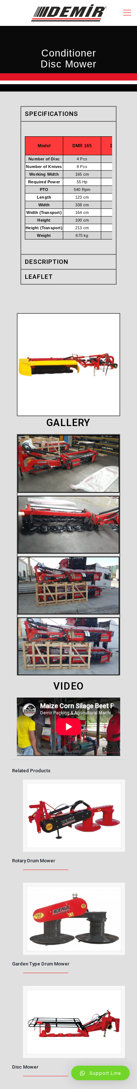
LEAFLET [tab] (39, 276)
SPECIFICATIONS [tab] (51, 113)
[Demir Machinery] (68, 13)
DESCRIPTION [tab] (46, 261)
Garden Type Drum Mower (40, 964)
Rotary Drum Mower (33, 860)
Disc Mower (25, 1067)
